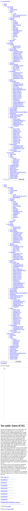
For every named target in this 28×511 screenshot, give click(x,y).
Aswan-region (10, 152)
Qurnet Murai (13, 144)
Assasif (12, 44)
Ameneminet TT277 (18, 147)
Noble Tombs (13, 150)
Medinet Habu (13, 110)
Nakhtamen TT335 (17, 57)
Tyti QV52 (15, 126)
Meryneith (15, 29)
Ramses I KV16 (17, 91)
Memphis (12, 18)
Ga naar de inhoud (5, 1)
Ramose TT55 (16, 135)
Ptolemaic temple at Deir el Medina (18, 112)
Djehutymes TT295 (18, 75)
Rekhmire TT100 (17, 137)
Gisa (11, 12)
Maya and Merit (17, 25)
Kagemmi (15, 23)
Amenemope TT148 (18, 65)
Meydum (12, 40)
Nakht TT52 (16, 134)
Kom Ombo (13, 168)
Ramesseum (13, 113)
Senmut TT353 (17, 151)
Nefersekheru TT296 (18, 78)
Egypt (5, 5)
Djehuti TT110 (16, 74)
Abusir (11, 8)
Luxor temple (13, 109)
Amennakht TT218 (18, 51)
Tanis (11, 41)
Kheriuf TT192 (17, 46)
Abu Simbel (13, 154)
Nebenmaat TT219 (17, 58)
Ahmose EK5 (16, 159)
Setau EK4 (15, 164)
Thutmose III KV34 (18, 103)
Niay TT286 (16, 67)
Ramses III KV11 (17, 92)
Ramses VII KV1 (17, 96)
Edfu (11, 155)
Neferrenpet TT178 (18, 77)
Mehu (14, 26)
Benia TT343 (16, 128)
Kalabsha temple (14, 166)
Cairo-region (10, 6)
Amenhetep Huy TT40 (18, 148)
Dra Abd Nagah (14, 64)
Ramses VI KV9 (17, 95)
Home (5, 4)
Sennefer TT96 (17, 140)
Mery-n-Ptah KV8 (17, 88)
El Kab (11, 157)
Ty (13, 37)
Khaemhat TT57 (17, 131)
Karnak (12, 79)
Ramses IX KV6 (17, 98)
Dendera (12, 63)
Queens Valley (13, 117)
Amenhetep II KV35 (18, 84)
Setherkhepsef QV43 (18, 124)
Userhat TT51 (16, 141)
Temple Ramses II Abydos (16, 114)
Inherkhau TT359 (17, 53)
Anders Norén (10, 509)
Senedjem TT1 (16, 61)
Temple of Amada (14, 173)
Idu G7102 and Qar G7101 (19, 15)
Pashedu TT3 (16, 60)
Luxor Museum (14, 107)
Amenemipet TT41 (17, 72)
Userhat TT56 (16, 142)
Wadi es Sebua (13, 178)
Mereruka (15, 27)
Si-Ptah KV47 (16, 100)
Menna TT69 (16, 133)
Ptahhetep (15, 33)
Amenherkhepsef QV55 (19, 120)
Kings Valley (13, 81)
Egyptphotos (4, 363)
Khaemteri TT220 (17, 56)
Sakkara (12, 19)
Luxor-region (10, 43)
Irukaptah (15, 22)
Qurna (11, 127)
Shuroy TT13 (16, 70)
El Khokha (12, 71)
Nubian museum (14, 169)
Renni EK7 (16, 162)
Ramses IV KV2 (17, 93)
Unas (14, 39)
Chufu (14, 13)
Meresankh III (16, 16)
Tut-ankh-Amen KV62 (18, 106)
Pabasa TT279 (16, 47)
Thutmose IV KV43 (18, 105)
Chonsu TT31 (16, 130)
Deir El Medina (14, 50)
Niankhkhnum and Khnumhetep (17, 31)
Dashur (12, 11)
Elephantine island (14, 165)
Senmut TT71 (16, 138)
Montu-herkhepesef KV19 (19, 89)
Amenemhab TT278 (18, 145)
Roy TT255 (16, 68)
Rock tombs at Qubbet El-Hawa (18, 172)
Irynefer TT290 (17, 54)
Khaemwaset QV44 (18, 121)
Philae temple (13, 171)
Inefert (14, 20)
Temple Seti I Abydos (15, 116)
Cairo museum (13, 9)
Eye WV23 (16, 86)
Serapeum (15, 36)
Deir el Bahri (13, 48)
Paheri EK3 (16, 161)
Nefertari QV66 (17, 123)
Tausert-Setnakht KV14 (19, 102)
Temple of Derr (14, 175)
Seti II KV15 (16, 99)
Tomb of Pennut (14, 176)
